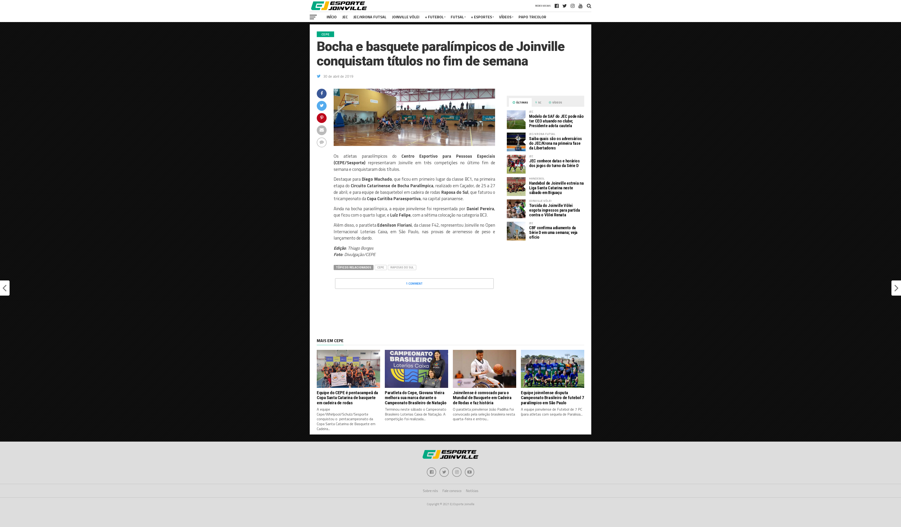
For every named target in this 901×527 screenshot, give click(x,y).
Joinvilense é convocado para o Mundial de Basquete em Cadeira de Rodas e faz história (482, 397)
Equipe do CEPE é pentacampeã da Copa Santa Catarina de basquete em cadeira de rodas (347, 397)
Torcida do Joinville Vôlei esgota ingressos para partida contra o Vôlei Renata (554, 210)
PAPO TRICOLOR (532, 17)
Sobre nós (430, 490)
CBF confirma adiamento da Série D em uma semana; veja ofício (553, 232)
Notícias (472, 490)
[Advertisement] (545, 283)
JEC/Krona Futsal (369, 17)
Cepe (380, 267)
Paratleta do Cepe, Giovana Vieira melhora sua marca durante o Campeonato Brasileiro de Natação (416, 397)
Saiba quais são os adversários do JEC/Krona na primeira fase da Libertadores (555, 143)
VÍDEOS (505, 17)
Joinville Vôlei (405, 17)
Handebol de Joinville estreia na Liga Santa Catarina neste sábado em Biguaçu (556, 188)
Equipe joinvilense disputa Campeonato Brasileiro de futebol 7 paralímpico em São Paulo (552, 397)
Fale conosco (452, 490)
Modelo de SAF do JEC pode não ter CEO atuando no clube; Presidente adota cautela (556, 121)
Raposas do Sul (402, 267)
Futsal (457, 17)
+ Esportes (481, 17)
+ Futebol (434, 17)
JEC (345, 17)
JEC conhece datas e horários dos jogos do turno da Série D (554, 163)
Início (332, 17)
